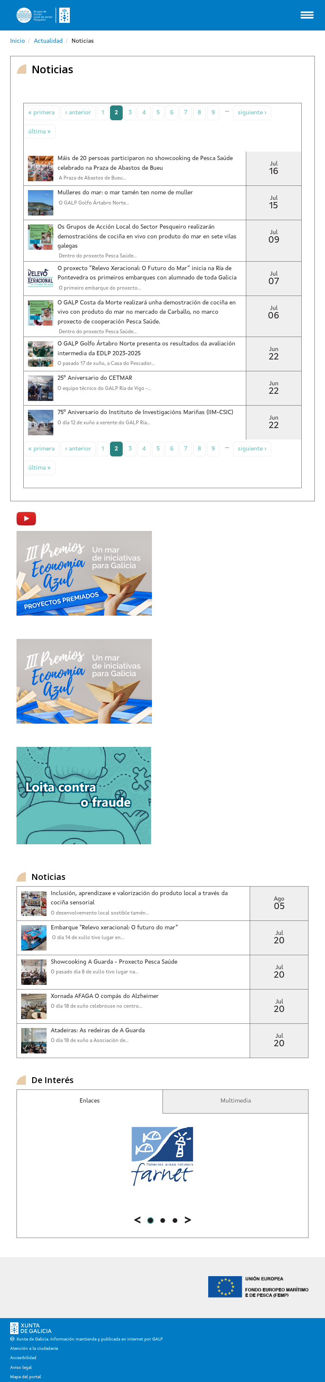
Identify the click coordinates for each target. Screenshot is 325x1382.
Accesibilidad (23, 1358)
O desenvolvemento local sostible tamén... (100, 913)
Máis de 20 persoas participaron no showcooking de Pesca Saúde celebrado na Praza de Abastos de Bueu (145, 163)
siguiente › (252, 113)
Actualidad (48, 41)
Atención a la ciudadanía (34, 1348)
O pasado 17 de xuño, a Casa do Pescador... (106, 363)
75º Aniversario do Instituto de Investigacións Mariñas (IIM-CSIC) (145, 412)
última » (39, 132)
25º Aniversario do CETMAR (95, 378)
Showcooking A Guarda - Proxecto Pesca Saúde (114, 962)
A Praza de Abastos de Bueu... (92, 178)
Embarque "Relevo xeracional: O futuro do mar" (114, 928)
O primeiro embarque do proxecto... (99, 288)
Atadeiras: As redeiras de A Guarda (98, 1031)
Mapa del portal (25, 1377)
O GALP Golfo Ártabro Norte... (93, 203)
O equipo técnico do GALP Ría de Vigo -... (104, 388)
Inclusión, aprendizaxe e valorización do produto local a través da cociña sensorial (139, 898)
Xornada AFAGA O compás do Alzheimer (105, 996)
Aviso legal (21, 1367)
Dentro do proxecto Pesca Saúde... (97, 256)
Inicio (17, 41)
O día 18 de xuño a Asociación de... (90, 1040)
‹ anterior (78, 113)
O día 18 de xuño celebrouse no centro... (96, 1006)
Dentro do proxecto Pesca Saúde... (97, 331)
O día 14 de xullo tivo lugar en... (87, 937)
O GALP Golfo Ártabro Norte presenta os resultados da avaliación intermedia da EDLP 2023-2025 (146, 348)
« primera (41, 113)
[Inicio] (43, 15)
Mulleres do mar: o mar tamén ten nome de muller (125, 193)
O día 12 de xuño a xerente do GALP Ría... (104, 423)
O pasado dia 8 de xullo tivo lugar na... (94, 972)
